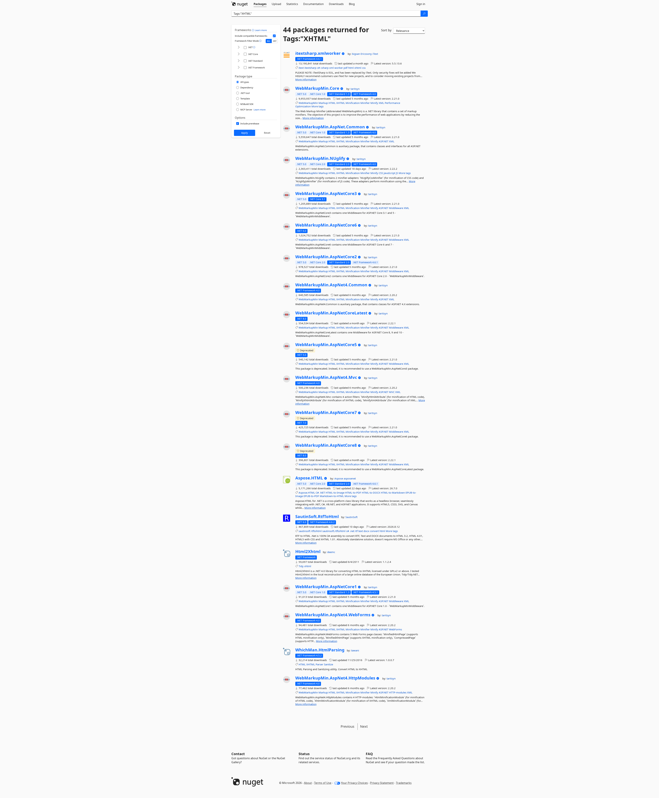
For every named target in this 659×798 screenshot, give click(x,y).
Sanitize (328, 664)
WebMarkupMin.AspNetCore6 (326, 225)
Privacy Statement (382, 783)
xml (331, 67)
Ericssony (366, 53)
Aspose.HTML (309, 478)
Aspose (339, 478)
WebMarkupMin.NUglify (320, 158)
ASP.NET (383, 141)
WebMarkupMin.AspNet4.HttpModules (335, 678)
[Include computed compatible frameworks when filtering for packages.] (274, 36)
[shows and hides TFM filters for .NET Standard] (238, 61)
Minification (353, 103)
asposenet (350, 478)
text (360, 531)
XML (381, 103)
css (364, 67)
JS (397, 173)
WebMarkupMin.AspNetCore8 (326, 445)
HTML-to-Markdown (393, 492)
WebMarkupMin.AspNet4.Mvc (326, 377)
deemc (331, 552)
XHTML (340, 103)
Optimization (303, 106)
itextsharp (310, 67)
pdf (346, 67)
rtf (356, 531)
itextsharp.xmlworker (318, 53)
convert (374, 531)
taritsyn (355, 88)
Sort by (386, 30)
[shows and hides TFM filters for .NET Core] (238, 54)
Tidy (301, 566)
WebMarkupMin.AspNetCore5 (326, 344)
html (351, 67)
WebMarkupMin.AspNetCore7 (326, 412)
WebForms (395, 629)
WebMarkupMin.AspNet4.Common (331, 285)
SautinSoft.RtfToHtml (317, 516)
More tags (317, 106)
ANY (275, 41)
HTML (332, 103)
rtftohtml (316, 531)
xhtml (357, 67)
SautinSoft (351, 517)
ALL (268, 41)
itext (301, 67)
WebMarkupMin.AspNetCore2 (326, 257)
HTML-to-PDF (353, 492)
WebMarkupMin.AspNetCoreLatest (331, 313)
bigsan (356, 53)
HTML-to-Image (335, 492)
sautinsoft (304, 531)
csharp (325, 67)
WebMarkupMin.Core (317, 88)
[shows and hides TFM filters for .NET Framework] (238, 67)
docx (366, 531)
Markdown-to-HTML (332, 496)
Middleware (396, 208)
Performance (392, 103)
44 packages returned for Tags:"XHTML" (326, 34)
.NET (322, 492)
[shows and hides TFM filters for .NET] (238, 47)
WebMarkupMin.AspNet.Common (330, 127)
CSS (381, 173)
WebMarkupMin (308, 103)
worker (338, 67)
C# (317, 492)
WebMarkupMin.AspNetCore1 (326, 587)
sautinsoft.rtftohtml (333, 531)
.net (352, 531)
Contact (238, 753)
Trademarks (404, 783)
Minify (374, 103)
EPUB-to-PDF (311, 496)
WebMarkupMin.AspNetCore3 (326, 193)
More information (305, 79)
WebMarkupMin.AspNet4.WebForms (332, 615)
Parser (319, 664)
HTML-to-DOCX (371, 492)
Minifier (365, 103)
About (308, 783)
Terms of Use (322, 783)
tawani (355, 650)
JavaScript (389, 173)
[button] (253, 30)
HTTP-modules (397, 692)
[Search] (424, 14)
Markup (323, 103)
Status (304, 753)
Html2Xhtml (307, 551)
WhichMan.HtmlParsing (319, 650)
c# (318, 67)
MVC (392, 392)
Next (364, 726)
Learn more (261, 30)
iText (375, 53)
